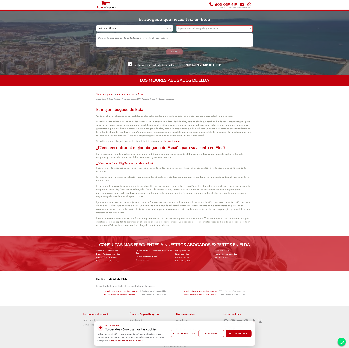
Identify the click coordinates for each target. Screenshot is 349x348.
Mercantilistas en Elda (223, 251)
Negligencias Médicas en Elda (226, 254)
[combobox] (132, 28)
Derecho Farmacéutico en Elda (107, 261)
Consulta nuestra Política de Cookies (126, 341)
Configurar (211, 333)
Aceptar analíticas (238, 333)
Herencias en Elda (182, 257)
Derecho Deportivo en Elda (106, 257)
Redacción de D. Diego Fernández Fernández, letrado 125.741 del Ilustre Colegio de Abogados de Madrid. (135, 99)
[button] (168, 28)
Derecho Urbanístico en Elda (146, 256)
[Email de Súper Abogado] (242, 5)
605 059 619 (225, 5)
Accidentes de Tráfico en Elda (107, 251)
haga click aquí (172, 141)
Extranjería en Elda (182, 251)
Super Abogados (104, 94)
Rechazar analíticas (184, 333)
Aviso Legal (247, 7)
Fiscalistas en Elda (182, 254)
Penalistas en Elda (221, 257)
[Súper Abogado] (105, 5)
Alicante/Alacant (125, 94)
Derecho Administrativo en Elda (108, 254)
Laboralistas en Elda (183, 261)
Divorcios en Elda (142, 260)
